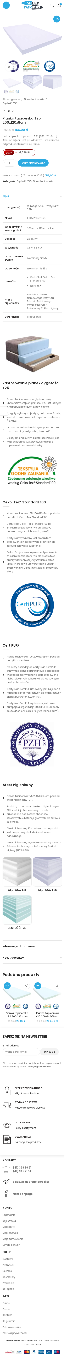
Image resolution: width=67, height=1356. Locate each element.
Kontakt (7, 1315)
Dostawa (8, 1259)
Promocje (8, 1283)
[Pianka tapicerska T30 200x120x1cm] (17, 995)
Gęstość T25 (10, 103)
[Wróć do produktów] (9, 111)
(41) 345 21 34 (22, 1171)
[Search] (52, 5)
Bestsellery (9, 1277)
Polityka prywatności (15, 1333)
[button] (27, 986)
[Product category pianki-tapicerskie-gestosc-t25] (47, 875)
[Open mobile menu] (6, 5)
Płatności (8, 1265)
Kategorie (8, 1289)
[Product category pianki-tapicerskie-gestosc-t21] (17, 875)
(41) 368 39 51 (22, 1167)
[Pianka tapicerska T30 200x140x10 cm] (47, 995)
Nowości (7, 1271)
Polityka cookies (12, 1327)
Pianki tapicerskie (34, 99)
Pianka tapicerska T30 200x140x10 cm (47, 1014)
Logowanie (9, 1215)
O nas (6, 1303)
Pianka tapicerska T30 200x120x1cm (17, 1014)
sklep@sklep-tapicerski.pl (31, 1182)
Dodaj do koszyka (33, 162)
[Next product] (13, 111)
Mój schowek (10, 1233)
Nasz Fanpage (23, 1194)
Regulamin (9, 1321)
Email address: (11, 1045)
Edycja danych (11, 1245)
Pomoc (7, 1309)
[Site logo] (32, 5)
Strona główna (11, 99)
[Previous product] (5, 111)
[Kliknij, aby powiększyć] (9, 67)
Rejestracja (9, 1221)
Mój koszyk (9, 1227)
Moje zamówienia (13, 1239)
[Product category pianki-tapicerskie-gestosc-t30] (17, 913)
